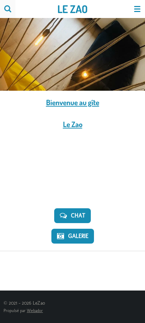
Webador (35, 310)
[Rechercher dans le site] (7, 9)
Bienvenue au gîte (72, 102)
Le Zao (72, 124)
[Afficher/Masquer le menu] (137, 9)
